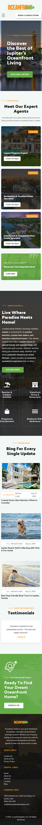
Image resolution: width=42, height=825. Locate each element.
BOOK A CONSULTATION (28, 15)
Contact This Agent (12, 158)
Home (6, 773)
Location (7, 781)
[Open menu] (3, 15)
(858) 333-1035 (10, 801)
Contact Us (8, 756)
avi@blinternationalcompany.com (16, 804)
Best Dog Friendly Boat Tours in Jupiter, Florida (20, 596)
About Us (7, 776)
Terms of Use (9, 759)
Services (7, 779)
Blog (8, 544)
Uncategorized (8, 495)
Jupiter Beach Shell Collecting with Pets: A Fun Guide (20, 549)
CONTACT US (13, 705)
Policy (12, 761)
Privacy (7, 761)
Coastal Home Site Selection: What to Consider (19, 501)
